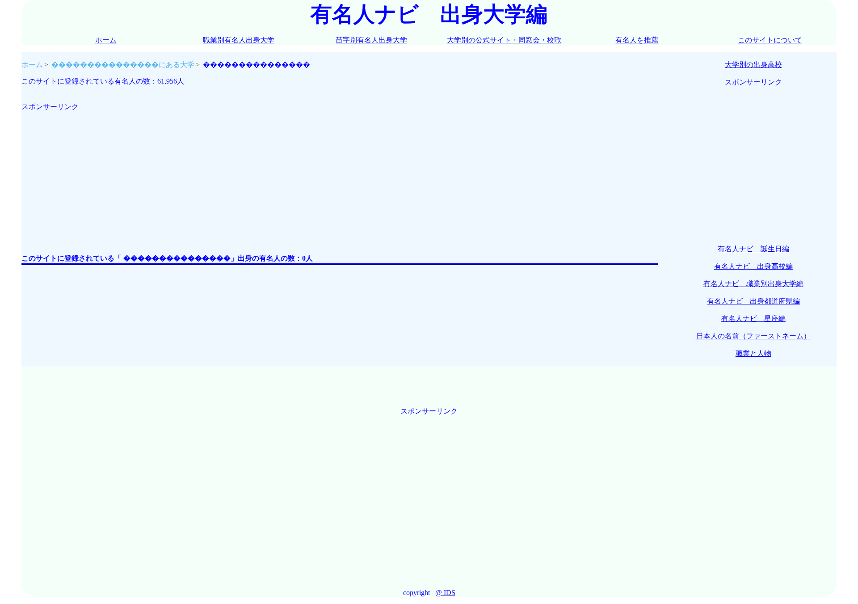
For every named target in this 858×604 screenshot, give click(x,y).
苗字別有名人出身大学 (371, 40)
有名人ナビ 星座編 (753, 318)
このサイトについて (770, 40)
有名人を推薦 (636, 40)
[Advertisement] (289, 174)
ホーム (106, 40)
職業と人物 (753, 353)
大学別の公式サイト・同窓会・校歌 (504, 40)
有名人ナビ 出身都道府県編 (753, 301)
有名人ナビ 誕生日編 (753, 249)
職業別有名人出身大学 (238, 40)
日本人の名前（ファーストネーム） (753, 336)
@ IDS (445, 592)
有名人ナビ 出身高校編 (753, 266)
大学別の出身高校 (753, 64)
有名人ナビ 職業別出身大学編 (753, 283)
